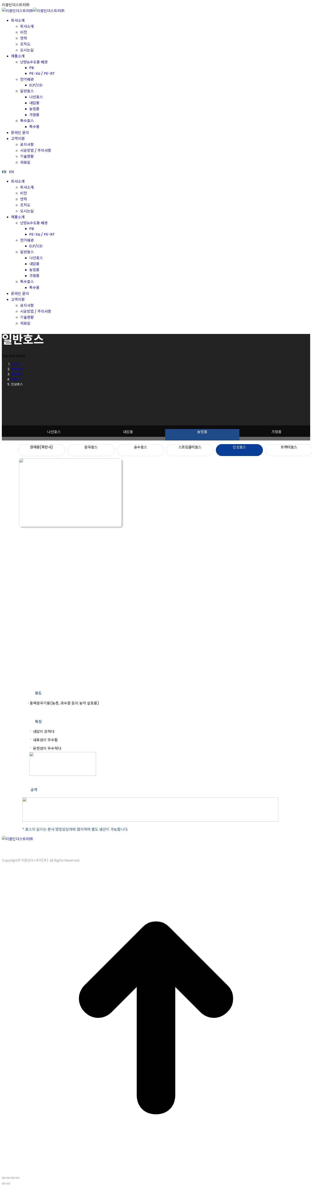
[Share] (8, 1178)
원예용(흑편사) (41, 447)
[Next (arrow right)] (8, 1183)
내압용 (128, 432)
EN (11, 171)
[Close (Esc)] (3, 1178)
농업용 (202, 432)
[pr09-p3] (54, 676)
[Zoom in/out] (17, 1178)
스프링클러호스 (189, 447)
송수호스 (140, 447)
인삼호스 (239, 447)
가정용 (276, 432)
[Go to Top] (156, 1171)
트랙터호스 (289, 447)
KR (4, 171)
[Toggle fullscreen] (13, 1178)
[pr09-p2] (54, 600)
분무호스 (90, 447)
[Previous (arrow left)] (3, 1183)
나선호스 (54, 432)
